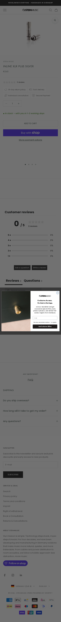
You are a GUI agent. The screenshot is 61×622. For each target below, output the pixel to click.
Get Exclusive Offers (45, 326)
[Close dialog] (57, 292)
